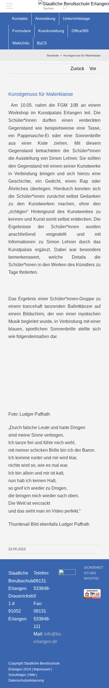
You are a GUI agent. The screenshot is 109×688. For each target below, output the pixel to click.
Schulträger (17, 675)
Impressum (42, 669)
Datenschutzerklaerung (26, 680)
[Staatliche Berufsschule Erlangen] (73, 4)
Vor (92, 68)
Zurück (77, 68)
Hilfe (32, 675)
